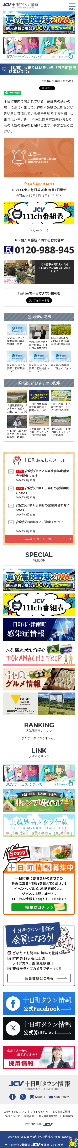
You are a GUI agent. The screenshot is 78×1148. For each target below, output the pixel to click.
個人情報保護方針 (48, 1116)
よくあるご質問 (61, 1111)
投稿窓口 (40, 1096)
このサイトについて (15, 1111)
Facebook (12, 1097)
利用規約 (68, 1116)
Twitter (23, 1097)
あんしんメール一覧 (38, 539)
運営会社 (29, 1116)
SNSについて (12, 1116)
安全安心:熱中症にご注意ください (39, 522)
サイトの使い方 (39, 1111)
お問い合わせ (61, 1096)
